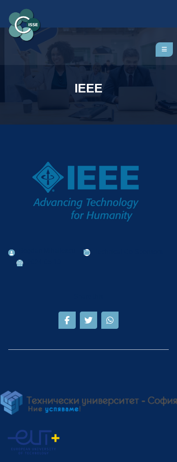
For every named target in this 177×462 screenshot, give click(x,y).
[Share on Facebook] (67, 320)
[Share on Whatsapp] (110, 320)
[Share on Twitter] (88, 320)
